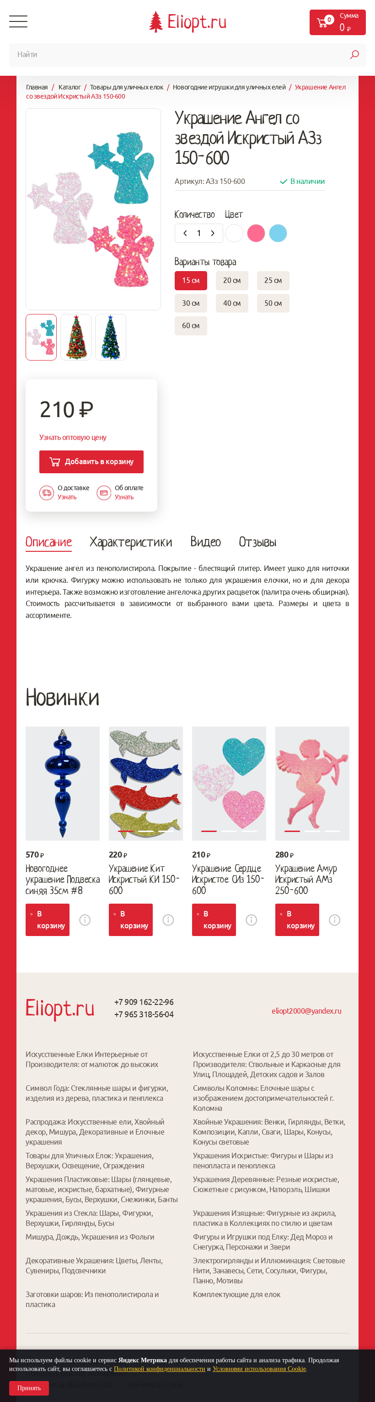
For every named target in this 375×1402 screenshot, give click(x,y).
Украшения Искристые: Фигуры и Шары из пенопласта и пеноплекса (263, 1160)
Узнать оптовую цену (73, 437)
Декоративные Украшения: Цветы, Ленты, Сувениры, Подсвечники (94, 1265)
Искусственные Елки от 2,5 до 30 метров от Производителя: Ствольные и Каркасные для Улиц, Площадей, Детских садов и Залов (267, 1064)
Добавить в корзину (99, 461)
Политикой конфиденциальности (159, 1368)
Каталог (69, 87)
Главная (37, 87)
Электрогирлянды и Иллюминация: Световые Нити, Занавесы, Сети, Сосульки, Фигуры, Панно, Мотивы (269, 1270)
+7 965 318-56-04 (143, 1014)
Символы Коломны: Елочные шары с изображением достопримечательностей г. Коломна (263, 1098)
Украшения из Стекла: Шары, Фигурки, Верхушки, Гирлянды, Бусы (89, 1218)
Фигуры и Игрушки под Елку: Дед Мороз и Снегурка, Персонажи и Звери (263, 1242)
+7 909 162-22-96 (143, 1001)
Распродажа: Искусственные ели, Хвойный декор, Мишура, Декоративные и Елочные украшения (95, 1132)
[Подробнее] (63, 784)
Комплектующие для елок (236, 1294)
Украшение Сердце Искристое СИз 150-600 (228, 879)
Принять (29, 1388)
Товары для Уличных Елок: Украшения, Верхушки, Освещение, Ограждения (89, 1160)
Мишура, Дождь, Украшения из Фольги (90, 1237)
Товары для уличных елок (126, 87)
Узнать (67, 497)
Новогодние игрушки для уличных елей (229, 87)
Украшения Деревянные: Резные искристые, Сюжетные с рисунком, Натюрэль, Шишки (266, 1184)
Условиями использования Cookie (259, 1368)
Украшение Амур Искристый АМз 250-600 (306, 879)
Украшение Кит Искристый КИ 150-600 (144, 879)
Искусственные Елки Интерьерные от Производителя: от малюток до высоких (92, 1059)
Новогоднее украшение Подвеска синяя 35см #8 (63, 879)
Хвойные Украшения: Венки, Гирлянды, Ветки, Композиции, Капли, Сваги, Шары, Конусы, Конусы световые (269, 1132)
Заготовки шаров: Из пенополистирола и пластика (92, 1299)
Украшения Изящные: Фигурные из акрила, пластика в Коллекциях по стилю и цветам (264, 1218)
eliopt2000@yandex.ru (306, 1011)
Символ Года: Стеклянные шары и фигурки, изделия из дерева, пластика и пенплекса (97, 1093)
